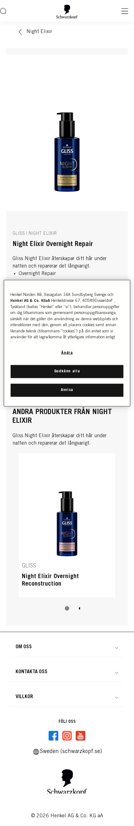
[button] (67, 647)
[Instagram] (67, 736)
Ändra (67, 353)
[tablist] (67, 608)
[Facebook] (54, 736)
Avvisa (67, 390)
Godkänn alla (67, 371)
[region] (67, 343)
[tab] (67, 608)
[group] (67, 536)
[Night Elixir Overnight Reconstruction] (67, 525)
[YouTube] (80, 736)
